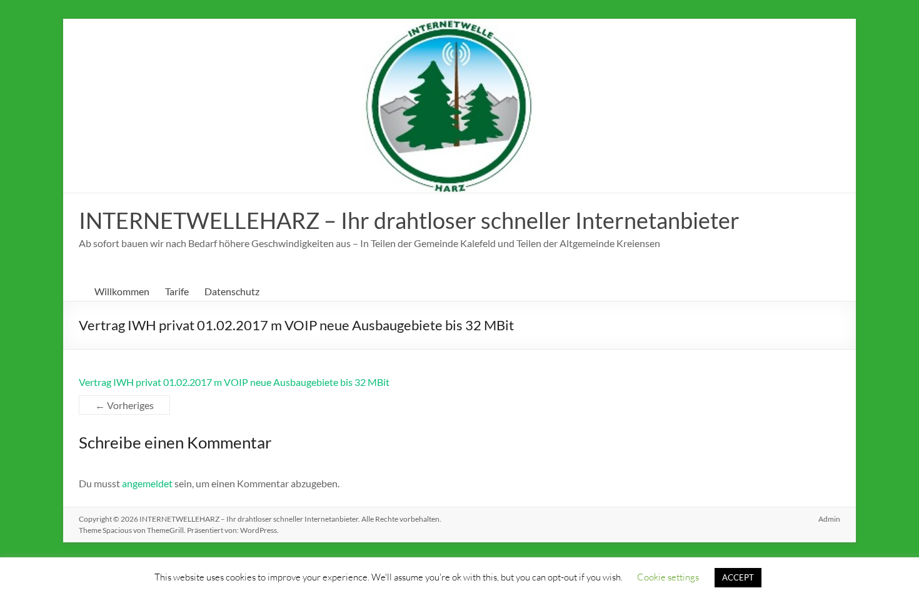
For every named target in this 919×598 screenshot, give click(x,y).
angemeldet (147, 483)
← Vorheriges (124, 405)
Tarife (177, 291)
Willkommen (121, 291)
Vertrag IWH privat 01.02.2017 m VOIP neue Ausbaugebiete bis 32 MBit (234, 382)
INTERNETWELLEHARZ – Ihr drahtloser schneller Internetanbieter (409, 220)
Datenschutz (231, 291)
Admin (829, 519)
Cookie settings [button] (668, 576)
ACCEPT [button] (738, 577)
